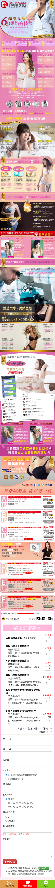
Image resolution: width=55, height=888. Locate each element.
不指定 (10, 799)
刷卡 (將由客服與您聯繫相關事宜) (22, 775)
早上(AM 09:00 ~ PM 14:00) (20, 803)
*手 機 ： (8, 749)
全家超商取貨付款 (15, 778)
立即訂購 (10, 861)
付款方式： (8, 770)
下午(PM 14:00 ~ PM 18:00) (20, 807)
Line (9, 816)
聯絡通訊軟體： (9, 812)
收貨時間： (8, 794)
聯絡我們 (44, 868)
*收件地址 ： (8, 783)
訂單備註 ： (8, 839)
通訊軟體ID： (9, 825)
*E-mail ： (8, 759)
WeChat (11, 820)
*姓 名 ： (8, 738)
